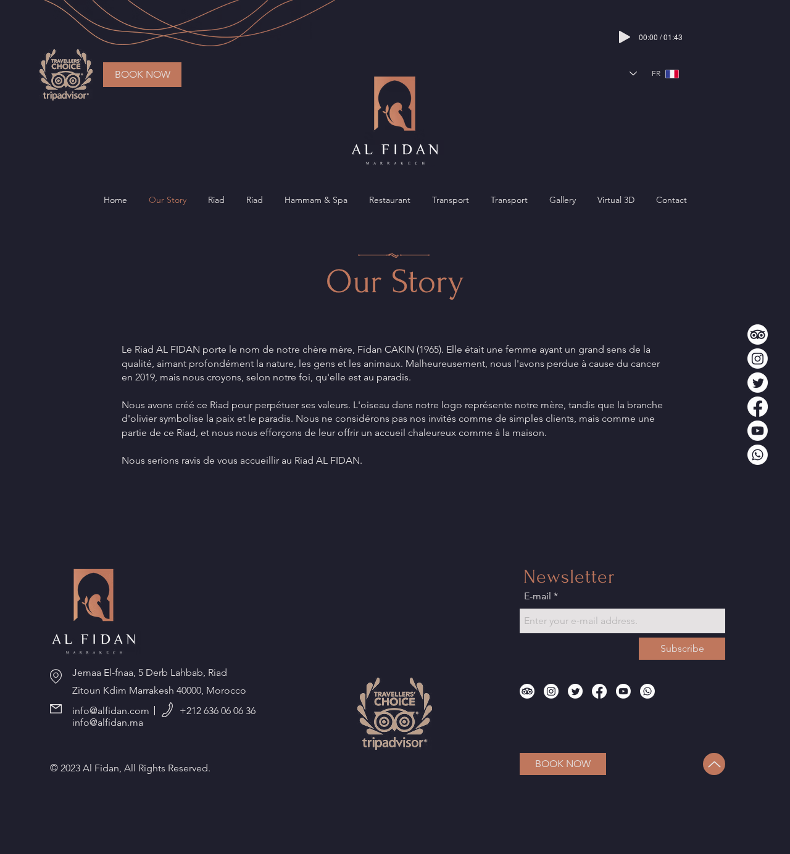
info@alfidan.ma (107, 722)
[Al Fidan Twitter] (757, 382)
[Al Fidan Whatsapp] (757, 455)
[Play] (624, 37)
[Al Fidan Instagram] (757, 358)
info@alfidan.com (110, 710)
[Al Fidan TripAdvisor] (757, 334)
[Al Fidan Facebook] (757, 406)
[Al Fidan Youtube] (757, 431)
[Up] (714, 764)
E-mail (537, 596)
